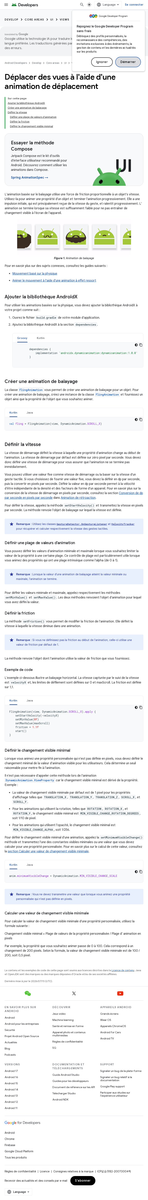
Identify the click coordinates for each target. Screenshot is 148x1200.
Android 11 (11, 1108)
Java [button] (30, 412)
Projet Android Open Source (22, 1036)
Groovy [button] (22, 338)
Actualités (11, 1042)
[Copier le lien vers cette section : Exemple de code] (36, 670)
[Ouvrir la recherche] (82, 4)
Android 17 (11, 1071)
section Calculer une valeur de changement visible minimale (48, 851)
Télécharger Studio (64, 1093)
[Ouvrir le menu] (6, 4)
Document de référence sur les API (73, 1087)
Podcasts (10, 1054)
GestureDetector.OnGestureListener (81, 524)
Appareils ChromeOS (113, 1026)
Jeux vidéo (59, 1013)
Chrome (9, 1139)
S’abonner (83, 1181)
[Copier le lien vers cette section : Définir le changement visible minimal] (74, 750)
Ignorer (102, 62)
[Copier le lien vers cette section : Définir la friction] (38, 613)
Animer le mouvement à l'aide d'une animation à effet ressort (54, 281)
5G (54, 1047)
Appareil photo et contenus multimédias (68, 1034)
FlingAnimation (31, 390)
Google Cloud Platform (19, 1151)
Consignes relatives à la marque (73, 1171)
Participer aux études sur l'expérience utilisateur (115, 1094)
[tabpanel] (78, 355)
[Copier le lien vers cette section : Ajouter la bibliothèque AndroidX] (81, 297)
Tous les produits (16, 1157)
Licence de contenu (123, 970)
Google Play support (112, 1086)
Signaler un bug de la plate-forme (120, 1071)
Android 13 (11, 1095)
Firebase (10, 1145)
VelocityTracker (123, 524)
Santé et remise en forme (67, 1026)
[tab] (22, 337)
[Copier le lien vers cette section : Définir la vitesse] (45, 445)
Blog (7, 1048)
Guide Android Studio (65, 1075)
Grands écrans (109, 1013)
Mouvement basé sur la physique (34, 274)
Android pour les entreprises (22, 1024)
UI (52, 19)
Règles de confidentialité (67, 1041)
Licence (45, 1171)
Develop (11, 19)
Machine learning (63, 1020)
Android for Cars (110, 1032)
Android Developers (16, 63)
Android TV (107, 1038)
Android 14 (11, 1089)
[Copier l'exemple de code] (141, 345)
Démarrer (128, 62)
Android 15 (11, 1083)
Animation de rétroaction (78, 498)
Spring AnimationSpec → (29, 178)
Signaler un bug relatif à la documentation (116, 1078)
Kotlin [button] (41, 338)
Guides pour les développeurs (70, 1081)
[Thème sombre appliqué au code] (136, 345)
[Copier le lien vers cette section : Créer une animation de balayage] (81, 382)
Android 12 (11, 1102)
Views (64, 19)
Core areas (34, 19)
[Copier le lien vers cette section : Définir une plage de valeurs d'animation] (79, 543)
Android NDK (60, 1099)
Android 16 (11, 1077)
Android (10, 1017)
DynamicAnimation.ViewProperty (30, 780)
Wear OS (105, 1020)
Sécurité (10, 1030)
